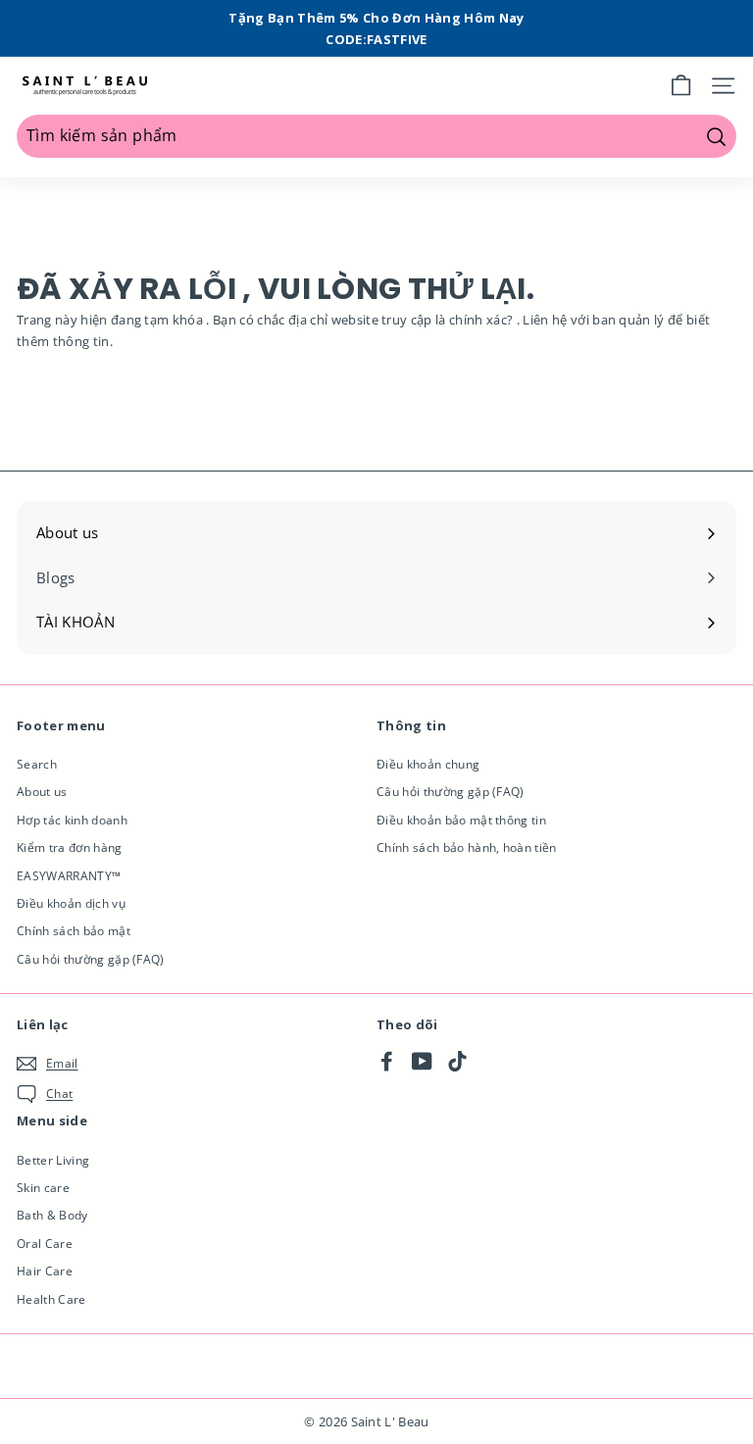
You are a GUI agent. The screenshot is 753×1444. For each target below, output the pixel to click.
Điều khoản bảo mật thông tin (461, 820)
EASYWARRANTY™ (69, 876)
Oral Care (45, 1243)
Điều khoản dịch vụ (71, 903)
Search (37, 764)
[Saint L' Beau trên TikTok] (457, 1060)
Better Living (53, 1160)
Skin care (43, 1187)
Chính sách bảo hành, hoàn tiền (466, 847)
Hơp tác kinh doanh (72, 820)
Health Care (51, 1299)
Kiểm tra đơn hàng (70, 847)
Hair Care (45, 1271)
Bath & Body (52, 1215)
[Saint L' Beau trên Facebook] (386, 1060)
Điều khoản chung (427, 764)
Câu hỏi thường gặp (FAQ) (91, 959)
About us (42, 791)
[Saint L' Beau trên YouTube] (422, 1060)
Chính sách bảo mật (73, 930)
